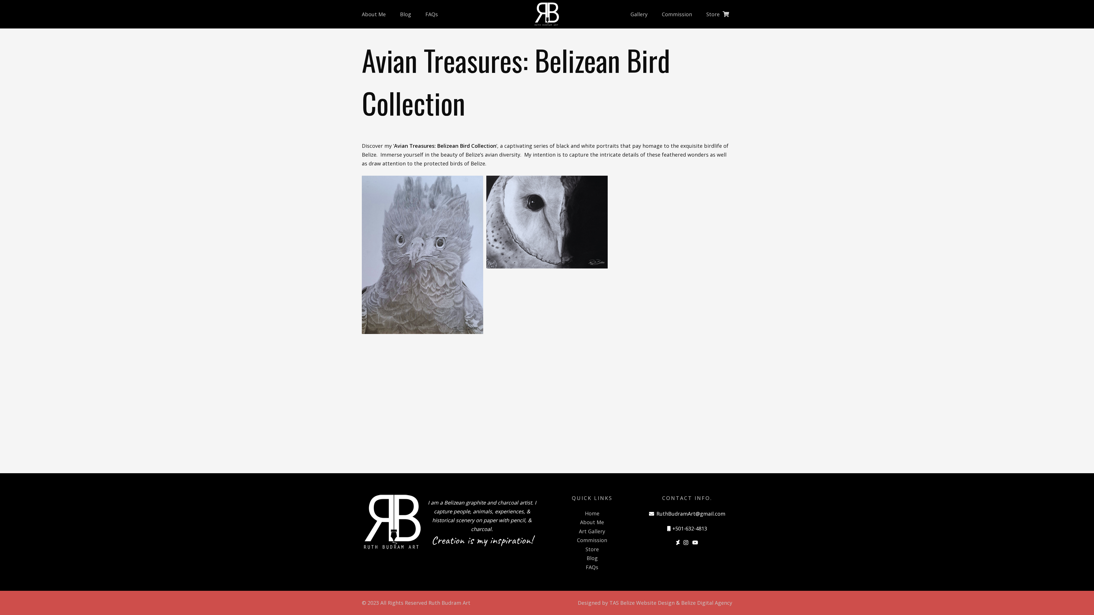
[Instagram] (685, 543)
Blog (592, 558)
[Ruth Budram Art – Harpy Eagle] (422, 255)
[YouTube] (695, 542)
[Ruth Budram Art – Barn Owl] (547, 255)
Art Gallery (592, 531)
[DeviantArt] (677, 542)
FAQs (592, 567)
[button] (724, 14)
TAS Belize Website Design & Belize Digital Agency (670, 602)
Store (592, 549)
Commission (592, 540)
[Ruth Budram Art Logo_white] (547, 14)
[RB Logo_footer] (392, 522)
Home (592, 513)
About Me (592, 522)
